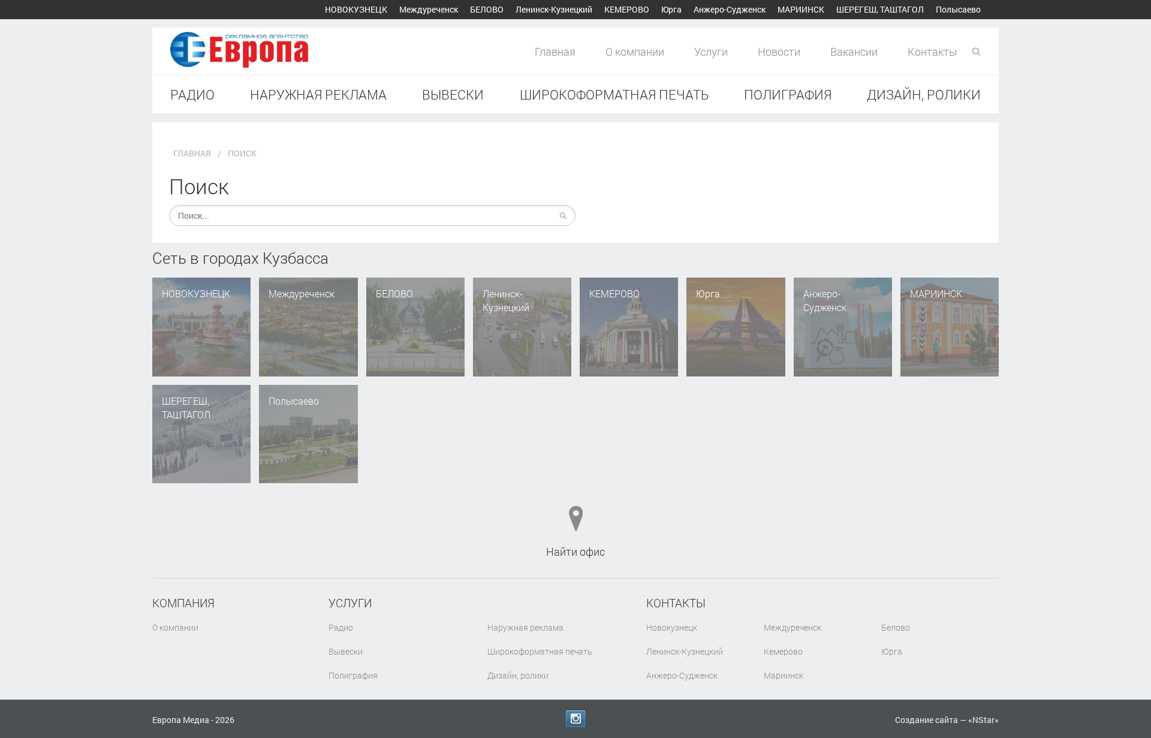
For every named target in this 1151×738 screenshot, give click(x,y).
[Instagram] (575, 719)
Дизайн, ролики (924, 94)
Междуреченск (428, 9)
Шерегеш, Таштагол (880, 9)
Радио (192, 94)
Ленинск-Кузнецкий (554, 9)
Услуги (711, 51)
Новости (779, 51)
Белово (487, 9)
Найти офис (575, 551)
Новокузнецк (356, 9)
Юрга (671, 9)
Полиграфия (787, 94)
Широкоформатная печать (614, 94)
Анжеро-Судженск (730, 9)
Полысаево (958, 9)
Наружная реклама (318, 94)
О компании (634, 51)
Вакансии (854, 51)
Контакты (932, 51)
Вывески (453, 94)
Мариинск (801, 9)
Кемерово (626, 9)
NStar (983, 719)
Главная (555, 51)
